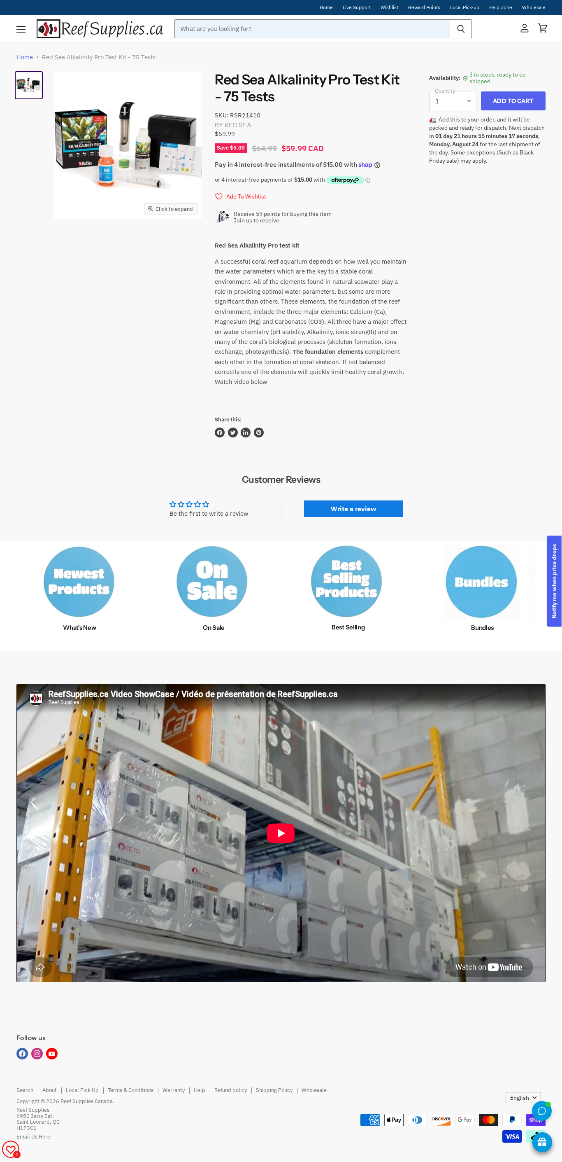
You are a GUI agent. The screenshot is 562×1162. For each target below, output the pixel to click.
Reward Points (424, 7)
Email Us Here (33, 1136)
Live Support (357, 7)
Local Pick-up (464, 7)
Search (24, 1090)
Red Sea (238, 125)
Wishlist (389, 7)
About (49, 1090)
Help (199, 1090)
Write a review (353, 509)
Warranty (174, 1090)
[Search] (461, 28)
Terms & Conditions (130, 1090)
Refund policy (230, 1090)
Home (326, 7)
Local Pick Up (82, 1090)
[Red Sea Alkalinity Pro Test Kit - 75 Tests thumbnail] (29, 85)
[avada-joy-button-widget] (542, 1142)
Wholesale (534, 7)
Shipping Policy (274, 1090)
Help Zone (500, 7)
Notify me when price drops (554, 581)
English (519, 1097)
